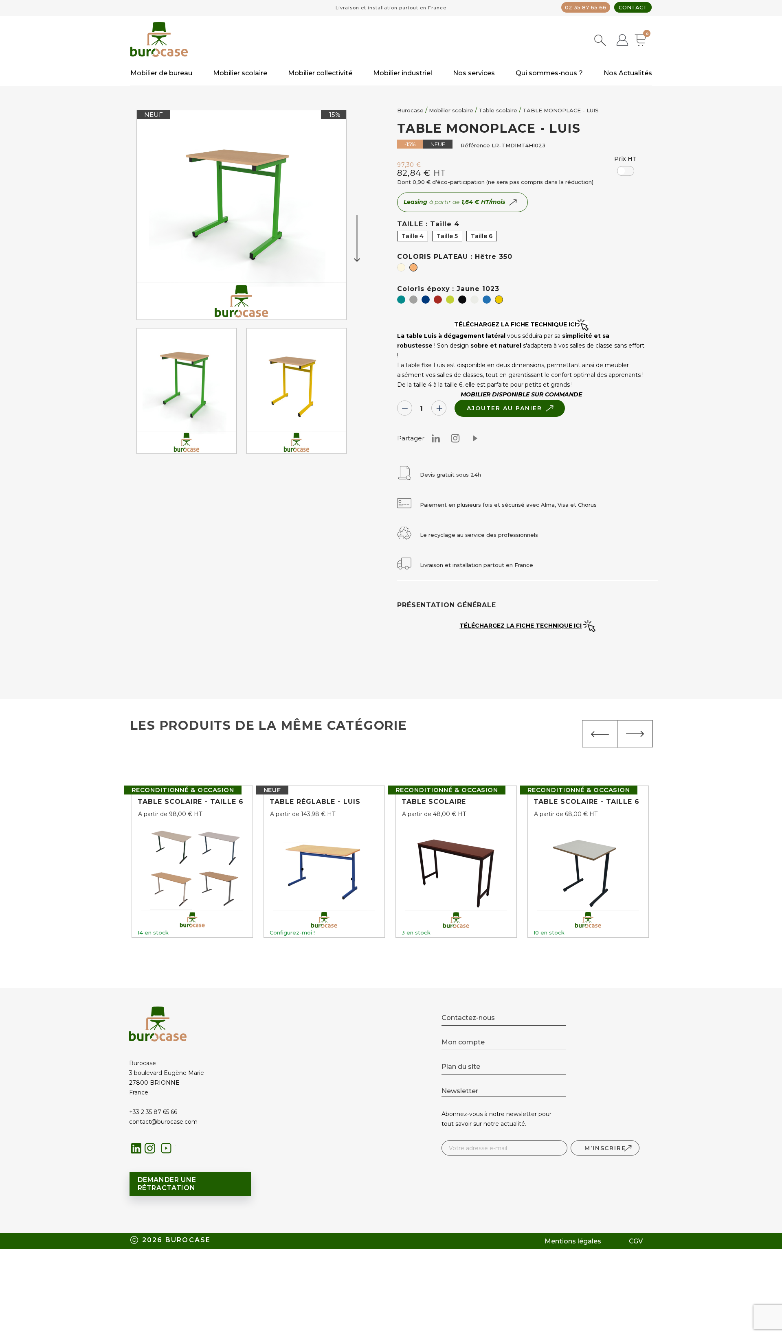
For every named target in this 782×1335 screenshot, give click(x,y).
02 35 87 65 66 (585, 7)
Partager (475, 438)
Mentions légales (573, 1241)
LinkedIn (136, 1148)
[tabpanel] (186, 393)
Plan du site (461, 1066)
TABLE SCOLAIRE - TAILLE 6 (191, 801)
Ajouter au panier (504, 408)
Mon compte (463, 1042)
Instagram (455, 438)
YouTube (168, 1150)
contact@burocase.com (163, 1121)
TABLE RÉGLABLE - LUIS (315, 801)
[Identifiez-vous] (622, 41)
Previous (600, 734)
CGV (636, 1241)
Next (635, 734)
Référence (475, 145)
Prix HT (625, 158)
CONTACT (633, 7)
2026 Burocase (176, 1240)
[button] (625, 171)
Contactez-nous (468, 1018)
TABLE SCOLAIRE (434, 801)
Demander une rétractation (167, 1184)
